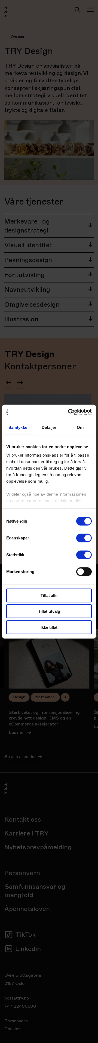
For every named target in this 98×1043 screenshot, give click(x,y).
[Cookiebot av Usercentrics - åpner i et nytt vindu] (69, 412)
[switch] (84, 537)
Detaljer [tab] (49, 427)
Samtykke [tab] (17, 427)
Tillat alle (49, 595)
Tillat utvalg (49, 611)
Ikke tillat (49, 627)
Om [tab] (80, 427)
